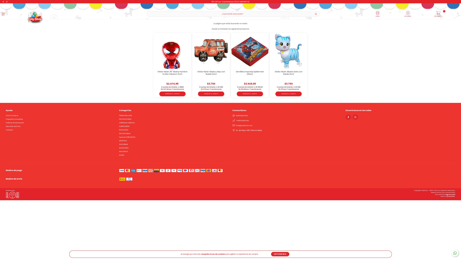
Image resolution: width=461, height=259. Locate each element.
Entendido (280, 254)
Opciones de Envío (13, 126)
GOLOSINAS (123, 144)
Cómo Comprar (12, 115)
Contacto (9, 130)
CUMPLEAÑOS (124, 126)
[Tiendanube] (447, 197)
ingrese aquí (450, 194)
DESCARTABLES (124, 133)
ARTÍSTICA (123, 141)
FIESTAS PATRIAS (125, 119)
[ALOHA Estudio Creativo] (13, 198)
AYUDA (121, 155)
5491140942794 (242, 116)
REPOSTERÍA (123, 130)
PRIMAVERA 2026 (125, 115)
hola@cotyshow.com (244, 125)
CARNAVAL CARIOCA (127, 123)
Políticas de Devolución (15, 123)
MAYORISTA (123, 151)
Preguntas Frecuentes (14, 119)
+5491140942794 (242, 120)
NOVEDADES (123, 148)
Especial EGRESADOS (127, 137)
